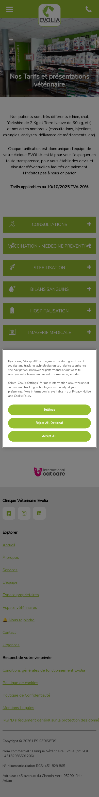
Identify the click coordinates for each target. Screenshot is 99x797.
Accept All (49, 436)
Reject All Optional (49, 423)
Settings (50, 410)
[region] (50, 398)
